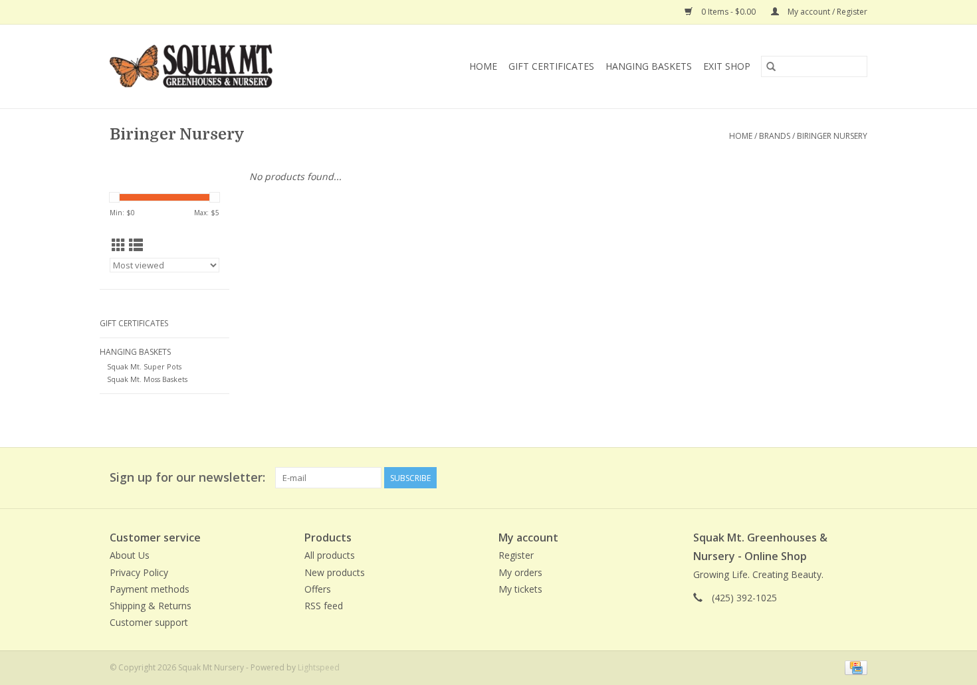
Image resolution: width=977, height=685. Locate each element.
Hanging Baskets (648, 66)
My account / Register (826, 11)
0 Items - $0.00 (728, 11)
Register (516, 555)
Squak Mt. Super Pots (144, 366)
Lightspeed (319, 667)
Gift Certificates (551, 66)
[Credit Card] (853, 667)
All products (329, 555)
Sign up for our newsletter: (187, 477)
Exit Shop (726, 66)
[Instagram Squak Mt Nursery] (856, 477)
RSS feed (323, 605)
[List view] (136, 245)
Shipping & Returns (150, 605)
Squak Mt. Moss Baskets (147, 379)
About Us (130, 555)
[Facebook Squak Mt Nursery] (808, 477)
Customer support (149, 622)
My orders (520, 572)
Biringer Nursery (832, 136)
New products (334, 572)
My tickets (520, 589)
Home (483, 66)
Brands (774, 136)
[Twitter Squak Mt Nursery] (832, 477)
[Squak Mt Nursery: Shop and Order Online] (219, 66)
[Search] (771, 66)
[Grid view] (119, 245)
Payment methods (149, 589)
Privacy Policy (139, 572)
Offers (317, 589)
